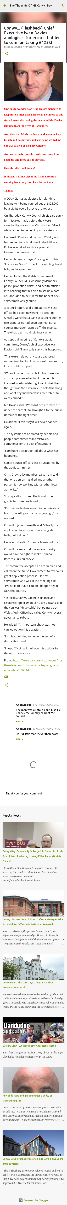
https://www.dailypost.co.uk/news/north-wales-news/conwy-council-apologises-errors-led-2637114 (33, 665)
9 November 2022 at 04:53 (46, 705)
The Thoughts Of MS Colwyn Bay (31, 5)
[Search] (62, 5)
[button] (6, 53)
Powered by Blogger (35, 1200)
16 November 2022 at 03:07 (46, 729)
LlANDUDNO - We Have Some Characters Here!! (29, 1045)
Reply (19, 721)
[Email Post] (6, 678)
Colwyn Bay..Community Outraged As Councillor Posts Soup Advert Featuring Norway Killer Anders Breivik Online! (33, 856)
